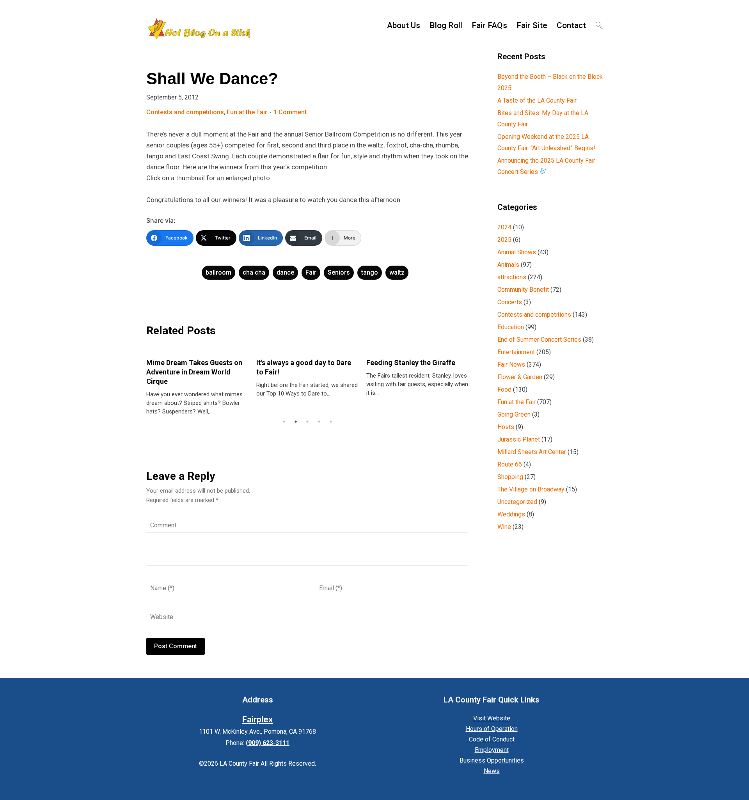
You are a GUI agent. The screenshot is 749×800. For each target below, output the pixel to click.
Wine (504, 526)
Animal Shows (516, 252)
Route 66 (509, 464)
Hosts (505, 427)
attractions (511, 277)
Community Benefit (523, 289)
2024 (504, 227)
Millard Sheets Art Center (531, 452)
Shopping (510, 477)
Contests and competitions (185, 112)
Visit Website (491, 718)
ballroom (218, 272)
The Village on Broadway (530, 489)
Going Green (514, 414)
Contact (571, 25)
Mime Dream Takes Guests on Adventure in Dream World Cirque (194, 371)
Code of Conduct (492, 739)
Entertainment (516, 352)
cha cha (254, 272)
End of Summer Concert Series (539, 339)
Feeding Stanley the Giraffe (410, 362)
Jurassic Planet (518, 439)
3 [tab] (307, 422)
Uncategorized (517, 502)
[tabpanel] (197, 383)
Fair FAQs (489, 25)
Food (504, 389)
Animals (508, 264)
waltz (397, 272)
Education (510, 327)
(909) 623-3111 (267, 743)
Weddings (511, 514)
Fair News (511, 364)
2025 (504, 239)
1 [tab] (284, 422)
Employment (492, 750)
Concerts (509, 302)
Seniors (339, 272)
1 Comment (290, 112)
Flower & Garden (519, 377)
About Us (403, 25)
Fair (310, 272)
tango (369, 272)
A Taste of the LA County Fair (537, 100)
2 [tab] (296, 422)
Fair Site (531, 25)
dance (285, 272)
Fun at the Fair (247, 112)
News (492, 771)
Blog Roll (446, 25)
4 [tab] (319, 422)
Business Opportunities (492, 760)
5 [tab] (331, 422)
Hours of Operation (492, 729)
